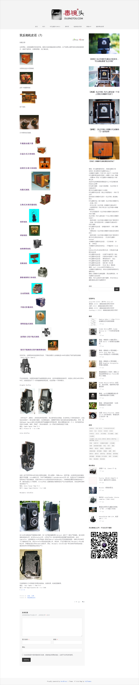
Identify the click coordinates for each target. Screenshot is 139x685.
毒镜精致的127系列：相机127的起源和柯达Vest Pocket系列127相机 (109, 374)
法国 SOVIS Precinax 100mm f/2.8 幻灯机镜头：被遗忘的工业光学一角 (109, 414)
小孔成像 (112, 443)
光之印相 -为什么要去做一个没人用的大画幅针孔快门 (107, 93)
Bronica (92, 428)
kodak (91, 431)
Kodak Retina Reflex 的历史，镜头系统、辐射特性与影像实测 (109, 384)
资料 (110, 456)
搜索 (90, 286)
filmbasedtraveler (109, 428)
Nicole (100, 431)
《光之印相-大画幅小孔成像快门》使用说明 (107, 130)
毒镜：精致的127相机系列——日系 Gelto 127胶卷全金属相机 (109, 341)
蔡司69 (97, 453)
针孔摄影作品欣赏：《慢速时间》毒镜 (101, 261)
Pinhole (92, 433)
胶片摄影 (99, 451)
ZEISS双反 (103, 433)
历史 (28, 595)
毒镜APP (88, 26)
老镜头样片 (108, 448)
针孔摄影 (115, 456)
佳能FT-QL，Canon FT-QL (108, 468)
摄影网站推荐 (100, 26)
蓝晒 (110, 451)
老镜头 (102, 448)
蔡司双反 (109, 453)
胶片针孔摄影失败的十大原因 (98, 190)
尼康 (91, 445)
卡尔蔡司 (92, 436)
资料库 (67, 26)
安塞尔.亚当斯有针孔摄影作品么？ (100, 171)
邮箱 (55, 639)
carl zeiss (99, 428)
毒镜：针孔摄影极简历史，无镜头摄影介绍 (102, 169)
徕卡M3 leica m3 (107, 301)
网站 (23, 647)
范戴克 (105, 451)
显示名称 (25, 639)
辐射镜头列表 (78, 26)
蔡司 (114, 451)
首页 (36, 26)
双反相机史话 (31, 597)
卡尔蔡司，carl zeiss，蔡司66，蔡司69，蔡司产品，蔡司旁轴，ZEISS (103, 439)
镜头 (91, 459)
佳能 (116, 433)
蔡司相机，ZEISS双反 (101, 456)
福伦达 (96, 448)
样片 (44, 26)
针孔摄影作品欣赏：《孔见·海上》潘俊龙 (102, 265)
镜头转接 (102, 459)
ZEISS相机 (110, 433)
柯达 (105, 445)
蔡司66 (91, 453)
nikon (111, 431)
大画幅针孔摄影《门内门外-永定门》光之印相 (103, 173)
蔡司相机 (92, 456)
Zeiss (97, 433)
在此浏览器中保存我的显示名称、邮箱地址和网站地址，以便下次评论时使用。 (49, 655)
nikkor (106, 431)
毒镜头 (91, 448)
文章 (33, 595)
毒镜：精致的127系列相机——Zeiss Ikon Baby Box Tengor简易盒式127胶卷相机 (109, 352)
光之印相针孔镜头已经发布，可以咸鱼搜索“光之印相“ (107, 60)
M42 (95, 431)
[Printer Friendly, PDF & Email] (78, 39)
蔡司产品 (102, 453)
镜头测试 (96, 459)
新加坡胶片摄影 (98, 445)
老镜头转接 (92, 451)
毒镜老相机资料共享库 (107, 304)
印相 (91, 443)
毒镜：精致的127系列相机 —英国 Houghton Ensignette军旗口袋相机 (108, 363)
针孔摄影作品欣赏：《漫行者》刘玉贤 (101, 263)
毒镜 (113, 445)
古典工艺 (96, 443)
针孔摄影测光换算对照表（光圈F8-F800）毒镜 (103, 175)
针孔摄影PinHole (55, 26)
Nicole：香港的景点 (106, 487)
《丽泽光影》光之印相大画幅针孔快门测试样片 (104, 220)
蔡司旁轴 (115, 453)
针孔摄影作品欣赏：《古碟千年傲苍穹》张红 (103, 254)
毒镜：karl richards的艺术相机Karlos (101, 267)
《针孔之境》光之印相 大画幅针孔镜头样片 (103, 205)
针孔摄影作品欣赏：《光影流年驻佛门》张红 (103, 256)
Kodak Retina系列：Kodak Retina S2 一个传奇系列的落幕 (109, 331)
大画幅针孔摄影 (104, 443)
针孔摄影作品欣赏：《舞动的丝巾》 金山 (102, 258)
